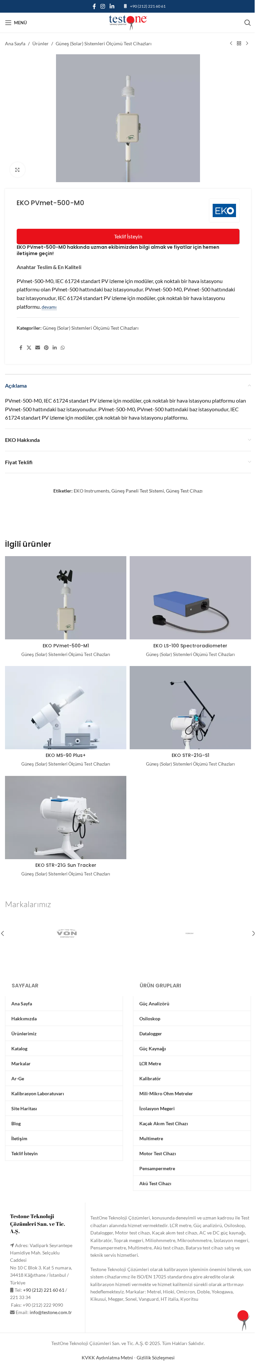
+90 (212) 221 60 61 (148, 6)
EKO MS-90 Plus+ (66, 755)
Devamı (49, 307)
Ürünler (40, 43)
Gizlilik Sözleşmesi (156, 1357)
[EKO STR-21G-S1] (190, 720)
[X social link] (29, 347)
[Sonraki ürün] (247, 44)
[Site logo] (128, 22)
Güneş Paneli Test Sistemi (137, 491)
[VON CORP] (66, 933)
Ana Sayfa (15, 43)
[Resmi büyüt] (17, 169)
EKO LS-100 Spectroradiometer (190, 645)
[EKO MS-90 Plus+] (65, 720)
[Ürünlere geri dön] (239, 44)
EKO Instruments (91, 491)
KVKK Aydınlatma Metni (107, 1357)
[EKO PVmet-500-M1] (65, 610)
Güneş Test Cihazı (184, 491)
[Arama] (247, 22)
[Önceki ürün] (231, 44)
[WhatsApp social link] (63, 347)
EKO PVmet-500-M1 (66, 645)
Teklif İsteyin (128, 236)
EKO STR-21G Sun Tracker (65, 865)
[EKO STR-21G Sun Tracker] (65, 830)
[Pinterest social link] (46, 347)
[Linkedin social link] (111, 6)
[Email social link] (37, 347)
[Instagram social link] (102, 6)
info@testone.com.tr (51, 1312)
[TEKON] (189, 933)
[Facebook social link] (94, 6)
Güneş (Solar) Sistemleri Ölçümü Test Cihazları (104, 43)
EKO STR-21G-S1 (190, 755)
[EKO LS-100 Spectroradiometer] (190, 610)
